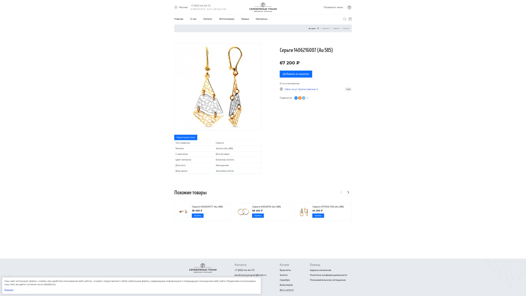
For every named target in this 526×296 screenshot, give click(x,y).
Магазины (261, 19)
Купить (197, 215)
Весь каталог (287, 290)
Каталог (207, 19)
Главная (178, 19)
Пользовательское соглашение (328, 280)
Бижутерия (286, 285)
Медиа (245, 19)
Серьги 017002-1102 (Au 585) (328, 206)
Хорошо (8, 290)
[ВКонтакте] (296, 98)
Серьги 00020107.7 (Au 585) (207, 206)
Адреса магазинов (320, 270)
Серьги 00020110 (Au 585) (266, 206)
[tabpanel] (217, 157)
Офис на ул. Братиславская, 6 (301, 89)
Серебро (285, 280)
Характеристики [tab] (185, 137)
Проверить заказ (334, 7)
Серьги (336, 28)
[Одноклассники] (299, 98)
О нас (193, 19)
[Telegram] (303, 98)
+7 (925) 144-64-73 (200, 5)
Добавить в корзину (296, 74)
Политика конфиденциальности (328, 275)
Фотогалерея (226, 19)
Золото (346, 28)
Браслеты (285, 270)
